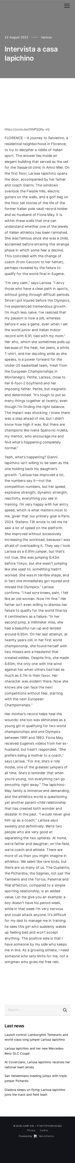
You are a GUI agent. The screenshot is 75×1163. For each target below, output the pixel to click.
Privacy (31, 1130)
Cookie (44, 1130)
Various (46, 37)
